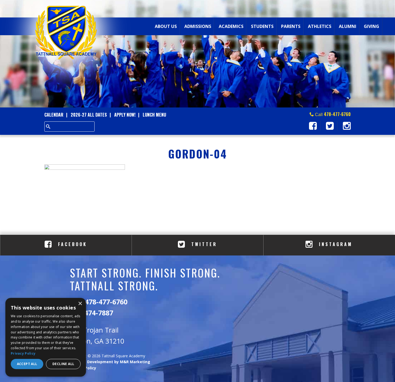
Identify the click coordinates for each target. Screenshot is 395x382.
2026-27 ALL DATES (89, 114)
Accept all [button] (27, 364)
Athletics (319, 26)
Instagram (335, 244)
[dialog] (45, 337)
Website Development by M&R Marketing (110, 361)
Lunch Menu (154, 114)
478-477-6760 (337, 114)
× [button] (80, 304)
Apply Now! (124, 114)
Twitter (203, 244)
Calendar (53, 114)
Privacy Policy (23, 353)
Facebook (71, 244)
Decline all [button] (63, 364)
